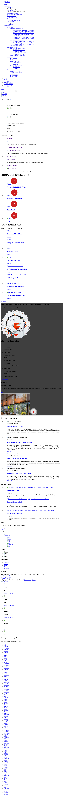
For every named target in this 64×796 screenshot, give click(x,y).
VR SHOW (7, 78)
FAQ (8, 86)
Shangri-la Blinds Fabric (16, 65)
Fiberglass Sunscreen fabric (15, 243)
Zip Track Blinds (14, 77)
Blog (8, 81)
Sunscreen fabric (12, 251)
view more (3, 301)
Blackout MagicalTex (18, 54)
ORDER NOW (4, 379)
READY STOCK (8, 84)
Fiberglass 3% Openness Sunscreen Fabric (23, 43)
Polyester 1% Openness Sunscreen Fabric (23, 30)
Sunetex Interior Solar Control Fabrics (19, 442)
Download (6, 566)
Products (6, 564)
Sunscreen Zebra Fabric (16, 45)
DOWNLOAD (7, 82)
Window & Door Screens (15, 426)
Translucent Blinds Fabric (15, 286)
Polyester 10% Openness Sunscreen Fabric (23, 37)
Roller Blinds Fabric (12, 47)
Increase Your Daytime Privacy (17, 458)
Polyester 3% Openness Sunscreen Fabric (23, 31)
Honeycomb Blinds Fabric (16, 72)
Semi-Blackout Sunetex (19, 50)
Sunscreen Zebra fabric (14, 234)
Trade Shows (10, 24)
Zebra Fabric (10, 57)
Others (8, 69)
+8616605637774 (5, 578)
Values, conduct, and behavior (14, 14)
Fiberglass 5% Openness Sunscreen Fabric (23, 44)
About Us (6, 562)
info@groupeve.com (6, 577)
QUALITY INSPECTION (15, 148)
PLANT (9, 139)
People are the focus (12, 17)
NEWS (5, 79)
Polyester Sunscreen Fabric (16, 28)
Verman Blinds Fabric (15, 61)
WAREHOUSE (12, 165)
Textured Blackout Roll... (15, 502)
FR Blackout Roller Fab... (15, 490)
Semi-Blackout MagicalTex (20, 52)
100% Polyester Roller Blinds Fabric (18, 278)
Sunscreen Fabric (11, 27)
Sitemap (34, 580)
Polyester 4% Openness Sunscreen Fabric (23, 33)
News (5, 565)
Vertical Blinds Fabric (15, 71)
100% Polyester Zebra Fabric (16, 295)
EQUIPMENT (11, 156)
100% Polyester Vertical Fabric (17, 269)
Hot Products (27, 580)
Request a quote (5, 529)
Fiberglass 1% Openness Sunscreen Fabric (23, 41)
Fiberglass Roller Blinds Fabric (17, 55)
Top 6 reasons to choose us (13, 20)
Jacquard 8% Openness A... (16, 513)
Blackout (12, 60)
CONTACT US (8, 85)
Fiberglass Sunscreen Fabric (17, 40)
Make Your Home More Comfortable (19, 473)
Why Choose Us (11, 18)
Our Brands (10, 10)
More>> (9, 237)
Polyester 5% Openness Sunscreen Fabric (23, 34)
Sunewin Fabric (14, 74)
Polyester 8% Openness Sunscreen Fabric (23, 35)
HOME (5, 4)
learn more (9, 435)
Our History (10, 7)
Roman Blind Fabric (15, 75)
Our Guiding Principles (12, 13)
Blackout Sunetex (17, 51)
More (2, 392)
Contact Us (6, 568)
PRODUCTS (7, 26)
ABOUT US (7, 6)
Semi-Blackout (13, 58)
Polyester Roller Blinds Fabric (17, 48)
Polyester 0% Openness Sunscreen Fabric (23, 38)
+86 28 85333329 (5, 575)
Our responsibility (11, 16)
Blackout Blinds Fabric (14, 260)
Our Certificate (10, 21)
